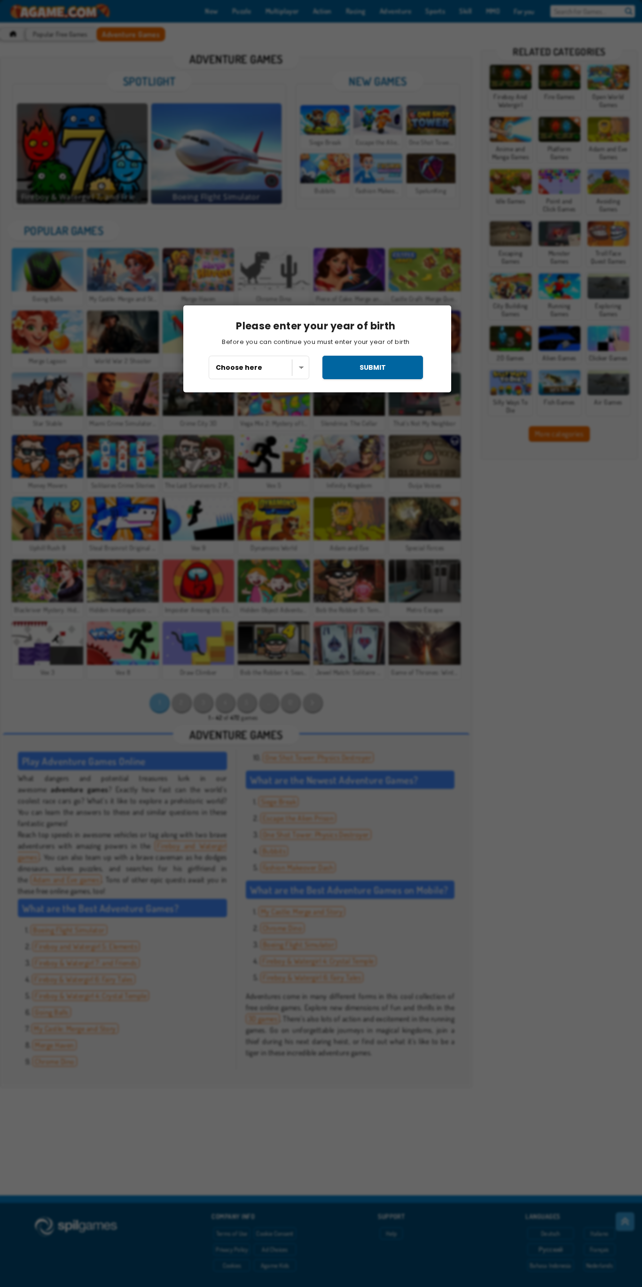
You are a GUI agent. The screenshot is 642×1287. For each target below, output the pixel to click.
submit (373, 367)
